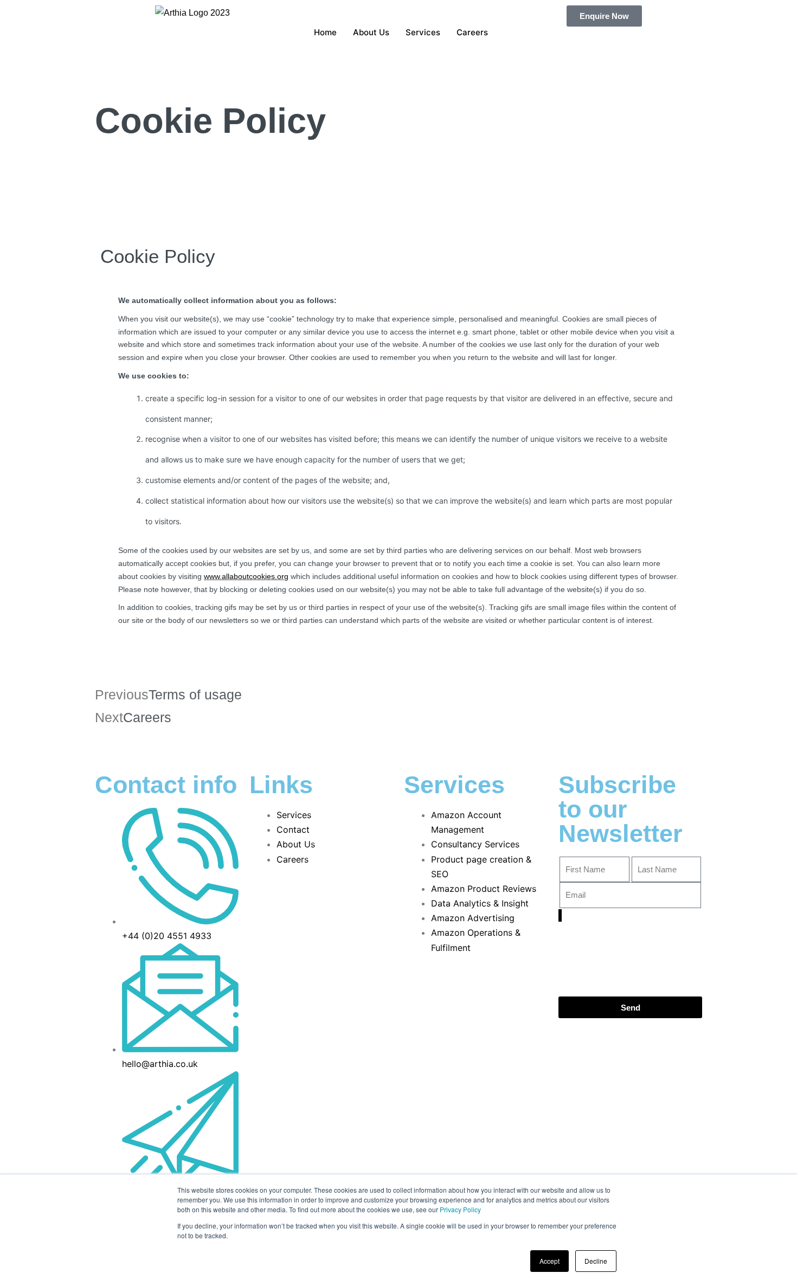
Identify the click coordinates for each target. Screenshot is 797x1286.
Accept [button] (549, 1260)
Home (325, 32)
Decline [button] (595, 1260)
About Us (371, 32)
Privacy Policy (460, 1209)
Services (423, 32)
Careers (472, 32)
